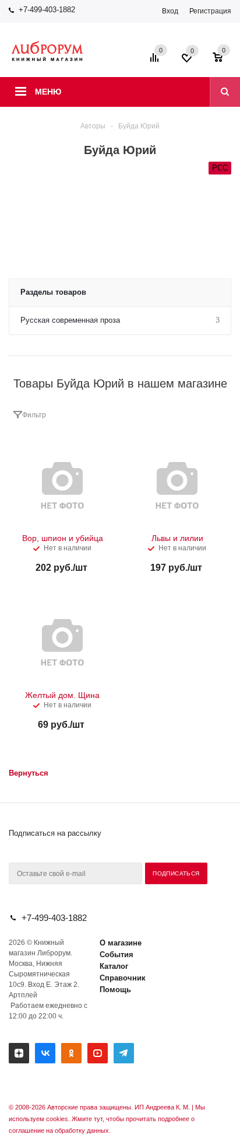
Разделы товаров (53, 292)
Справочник (123, 977)
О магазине (121, 942)
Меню (48, 91)
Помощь (115, 989)
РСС (220, 167)
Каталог (114, 966)
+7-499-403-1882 (47, 9)
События (116, 954)
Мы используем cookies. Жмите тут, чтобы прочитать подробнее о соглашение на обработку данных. (107, 1119)
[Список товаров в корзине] (223, 61)
